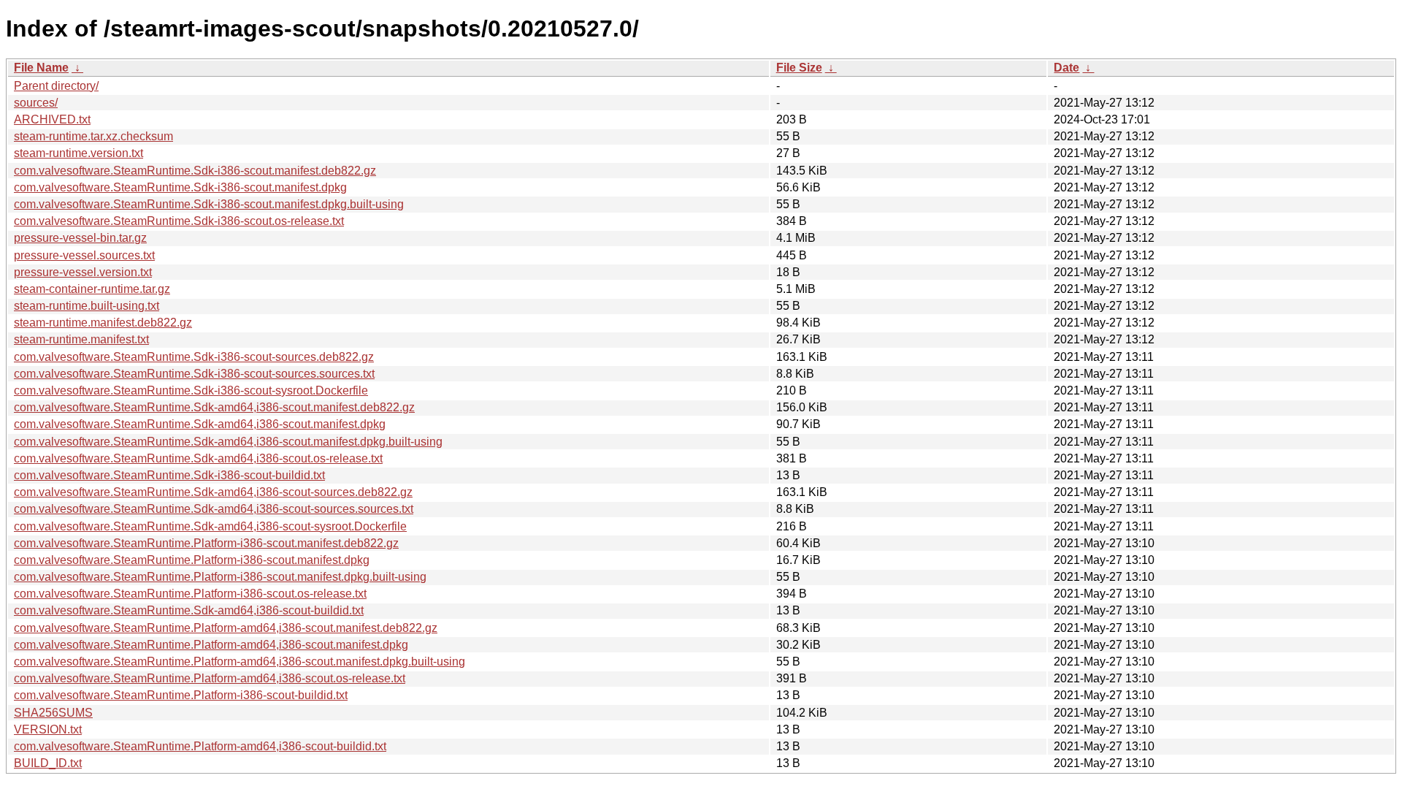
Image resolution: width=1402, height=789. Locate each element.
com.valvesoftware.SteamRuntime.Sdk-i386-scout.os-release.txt (179, 221)
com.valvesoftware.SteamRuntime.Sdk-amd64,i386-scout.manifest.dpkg (200, 424)
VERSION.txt (48, 729)
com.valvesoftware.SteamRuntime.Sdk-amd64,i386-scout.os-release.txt (198, 458)
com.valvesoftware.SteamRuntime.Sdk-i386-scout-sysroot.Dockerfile (191, 390)
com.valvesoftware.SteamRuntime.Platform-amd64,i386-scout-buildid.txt (200, 746)
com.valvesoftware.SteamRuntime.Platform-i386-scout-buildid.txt (181, 695)
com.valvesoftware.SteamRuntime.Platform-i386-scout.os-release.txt (190, 593)
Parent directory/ (56, 86)
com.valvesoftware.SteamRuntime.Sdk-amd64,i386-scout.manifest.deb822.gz (214, 407)
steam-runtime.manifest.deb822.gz (103, 322)
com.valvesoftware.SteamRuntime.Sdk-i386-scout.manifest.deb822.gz (195, 170)
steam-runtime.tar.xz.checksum (93, 136)
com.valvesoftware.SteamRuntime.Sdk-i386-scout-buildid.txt (169, 475)
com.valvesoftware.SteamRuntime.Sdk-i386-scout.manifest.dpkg (180, 187)
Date (1066, 67)
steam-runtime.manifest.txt (81, 339)
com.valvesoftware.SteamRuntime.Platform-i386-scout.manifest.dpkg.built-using (220, 577)
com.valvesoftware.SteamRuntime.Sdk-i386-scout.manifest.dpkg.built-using (209, 204)
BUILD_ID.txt (48, 763)
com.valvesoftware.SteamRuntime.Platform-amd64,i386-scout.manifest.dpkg (211, 645)
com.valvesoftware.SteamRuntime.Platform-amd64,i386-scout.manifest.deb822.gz (225, 628)
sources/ (36, 102)
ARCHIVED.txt (52, 119)
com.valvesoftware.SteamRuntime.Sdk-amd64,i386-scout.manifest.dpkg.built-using (228, 441)
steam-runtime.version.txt (78, 153)
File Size (799, 67)
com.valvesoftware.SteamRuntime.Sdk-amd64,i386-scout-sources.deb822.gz (213, 492)
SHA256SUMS (53, 712)
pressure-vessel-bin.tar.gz (80, 238)
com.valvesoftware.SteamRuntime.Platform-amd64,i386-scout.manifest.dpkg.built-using (239, 661)
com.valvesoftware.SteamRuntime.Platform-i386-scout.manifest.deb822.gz (206, 543)
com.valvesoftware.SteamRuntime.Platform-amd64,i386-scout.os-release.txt (209, 678)
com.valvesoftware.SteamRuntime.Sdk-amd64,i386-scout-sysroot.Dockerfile (210, 526)
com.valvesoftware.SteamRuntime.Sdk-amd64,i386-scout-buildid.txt (189, 610)
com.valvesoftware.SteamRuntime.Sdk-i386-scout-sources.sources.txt (194, 373)
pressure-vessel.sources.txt (84, 255)
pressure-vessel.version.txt (83, 272)
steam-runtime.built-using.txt (86, 306)
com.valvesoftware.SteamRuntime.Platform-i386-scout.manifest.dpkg (191, 560)
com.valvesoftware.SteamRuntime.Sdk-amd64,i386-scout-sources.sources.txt (213, 509)
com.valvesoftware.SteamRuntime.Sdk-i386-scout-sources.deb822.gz (194, 357)
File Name (41, 67)
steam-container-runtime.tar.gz (92, 289)
